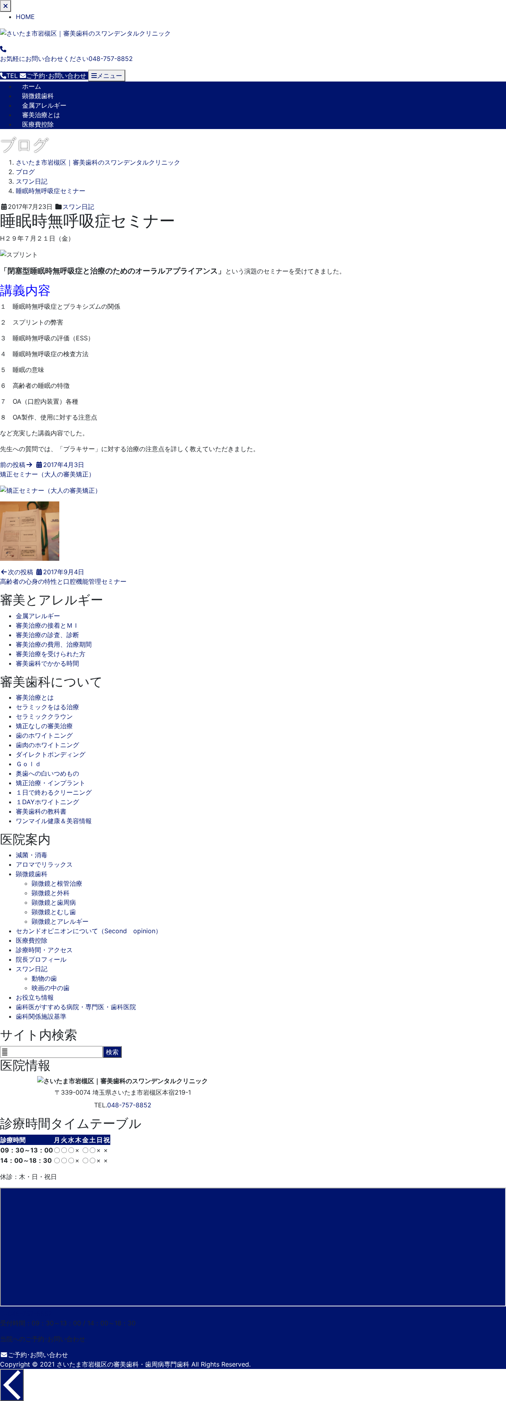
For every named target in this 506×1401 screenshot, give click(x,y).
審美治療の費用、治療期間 (54, 644)
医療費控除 (38, 124)
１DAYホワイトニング (47, 802)
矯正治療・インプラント (50, 783)
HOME (25, 17)
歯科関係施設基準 (41, 1016)
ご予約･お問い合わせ (38, 1355)
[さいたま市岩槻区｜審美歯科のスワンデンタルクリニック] (85, 32)
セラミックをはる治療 (47, 707)
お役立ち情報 (35, 997)
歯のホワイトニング (44, 735)
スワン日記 (78, 207)
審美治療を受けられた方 (50, 654)
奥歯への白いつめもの (47, 773)
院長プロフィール (41, 959)
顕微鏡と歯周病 (54, 902)
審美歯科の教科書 (41, 811)
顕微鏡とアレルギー (60, 921)
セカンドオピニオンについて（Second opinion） (89, 931)
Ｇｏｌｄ (28, 764)
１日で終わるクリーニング (54, 792)
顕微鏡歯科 (38, 96)
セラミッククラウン (44, 716)
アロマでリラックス (44, 864)
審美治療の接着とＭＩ (47, 625)
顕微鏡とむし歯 (54, 912)
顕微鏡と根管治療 (57, 883)
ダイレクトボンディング (50, 754)
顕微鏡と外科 (51, 893)
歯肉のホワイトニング (47, 745)
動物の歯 (44, 978)
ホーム (31, 86)
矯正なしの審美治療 (44, 726)
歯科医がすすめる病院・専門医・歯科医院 (76, 1007)
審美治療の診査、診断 (47, 635)
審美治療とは (41, 115)
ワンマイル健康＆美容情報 (54, 821)
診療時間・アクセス (44, 950)
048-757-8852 (129, 1105)
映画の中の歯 (51, 988)
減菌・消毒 (31, 855)
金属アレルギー (44, 105)
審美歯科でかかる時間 (47, 663)
